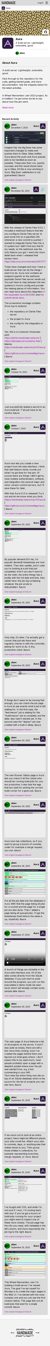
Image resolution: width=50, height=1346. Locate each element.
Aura (8, 8)
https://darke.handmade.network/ (22, 338)
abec (14, 124)
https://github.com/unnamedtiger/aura (24, 353)
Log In (40, 3)
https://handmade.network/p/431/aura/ (25, 347)
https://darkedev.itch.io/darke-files (22, 341)
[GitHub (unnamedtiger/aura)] (45, 32)
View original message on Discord (17, 180)
